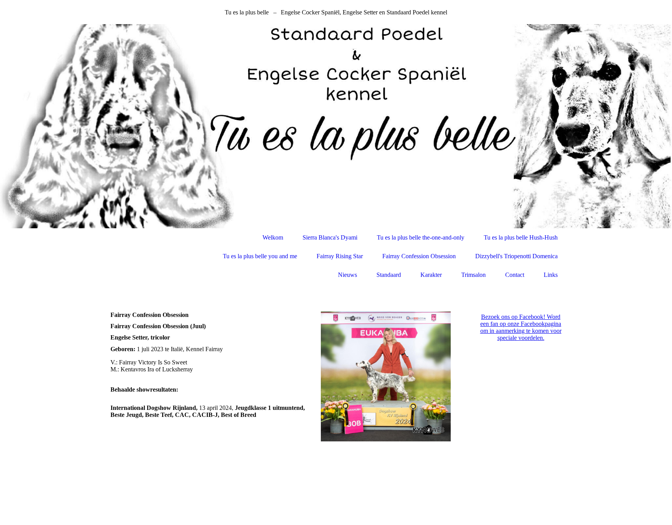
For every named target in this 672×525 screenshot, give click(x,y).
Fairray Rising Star (340, 256)
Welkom (272, 237)
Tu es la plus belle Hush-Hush (521, 237)
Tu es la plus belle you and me (260, 256)
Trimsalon (473, 274)
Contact (514, 274)
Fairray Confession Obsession (419, 256)
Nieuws (347, 274)
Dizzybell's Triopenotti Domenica (516, 256)
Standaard (388, 274)
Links (551, 274)
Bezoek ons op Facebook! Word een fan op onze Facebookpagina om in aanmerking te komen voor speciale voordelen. (521, 327)
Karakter (431, 274)
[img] (336, 126)
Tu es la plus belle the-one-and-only (420, 237)
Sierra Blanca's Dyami (330, 237)
